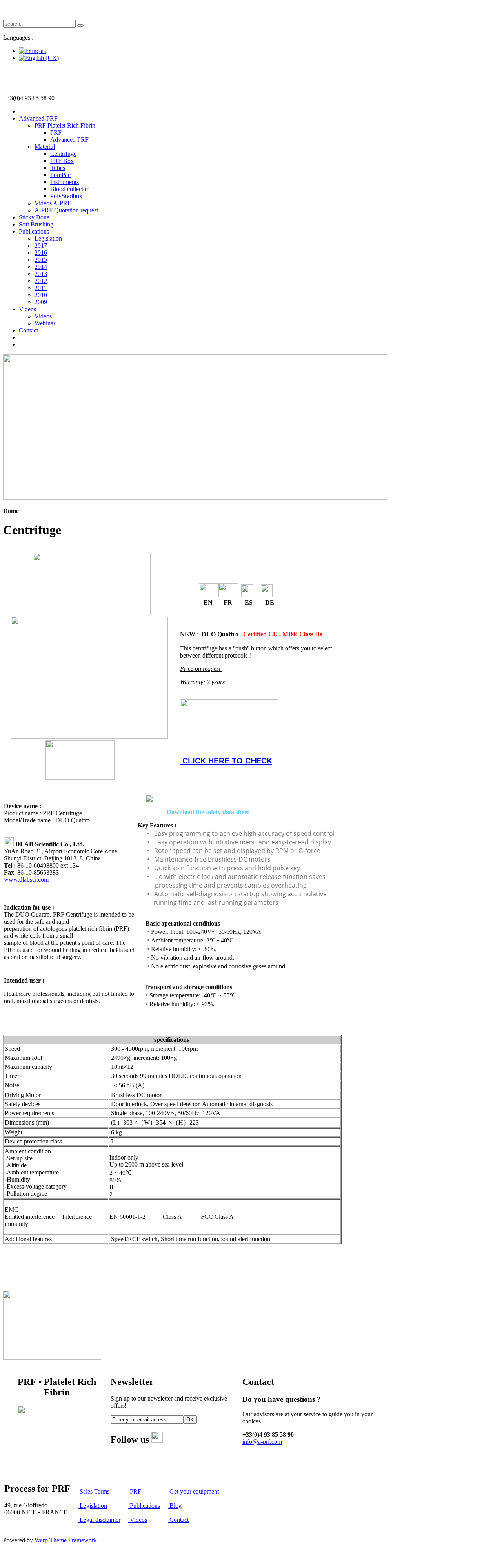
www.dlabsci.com (26, 879)
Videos (137, 1519)
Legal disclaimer (100, 1519)
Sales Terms (94, 1491)
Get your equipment (193, 1491)
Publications (144, 1505)
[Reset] (80, 25)
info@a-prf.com (262, 1441)
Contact (178, 1519)
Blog (175, 1505)
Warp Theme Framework (66, 1540)
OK (190, 1420)
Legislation (92, 1505)
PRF (134, 1491)
